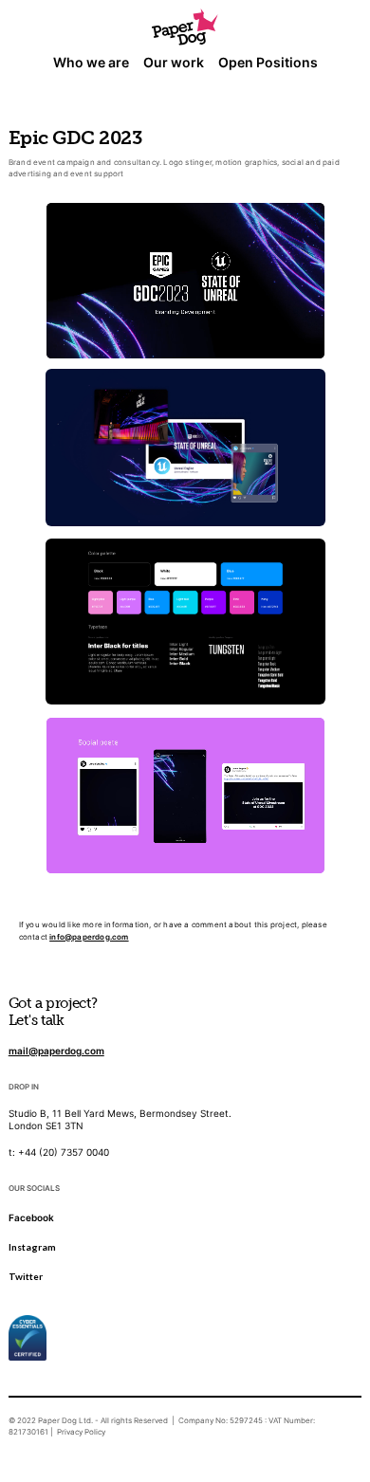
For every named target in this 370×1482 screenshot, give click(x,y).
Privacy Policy (81, 1432)
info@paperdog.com (88, 937)
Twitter (26, 1276)
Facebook (31, 1217)
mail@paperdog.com (56, 1050)
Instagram (32, 1247)
